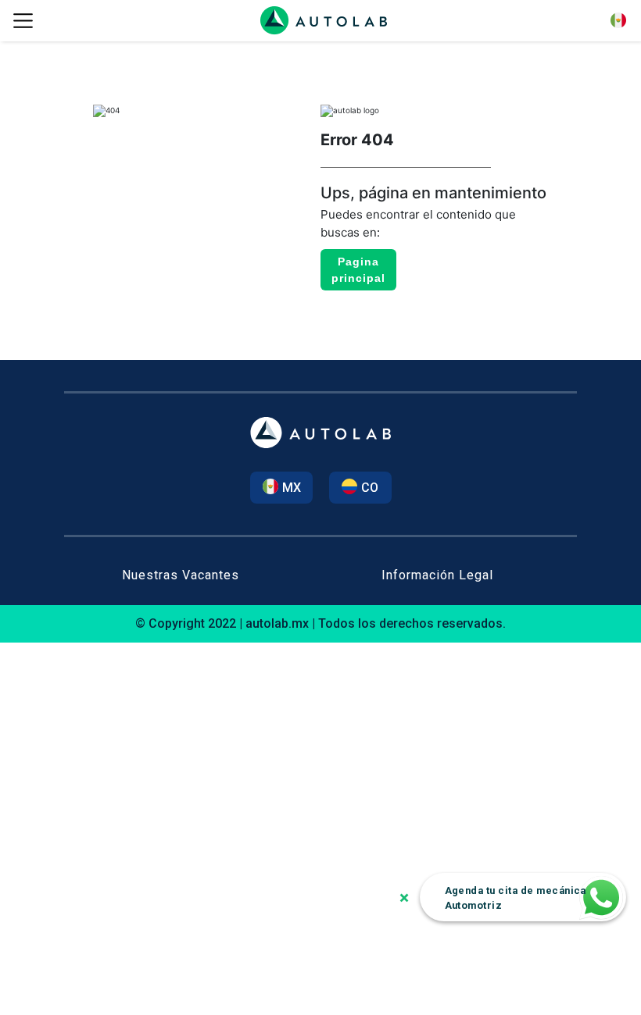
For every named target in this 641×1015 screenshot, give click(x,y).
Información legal (437, 575)
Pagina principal (358, 269)
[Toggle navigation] (22, 21)
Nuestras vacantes (180, 575)
